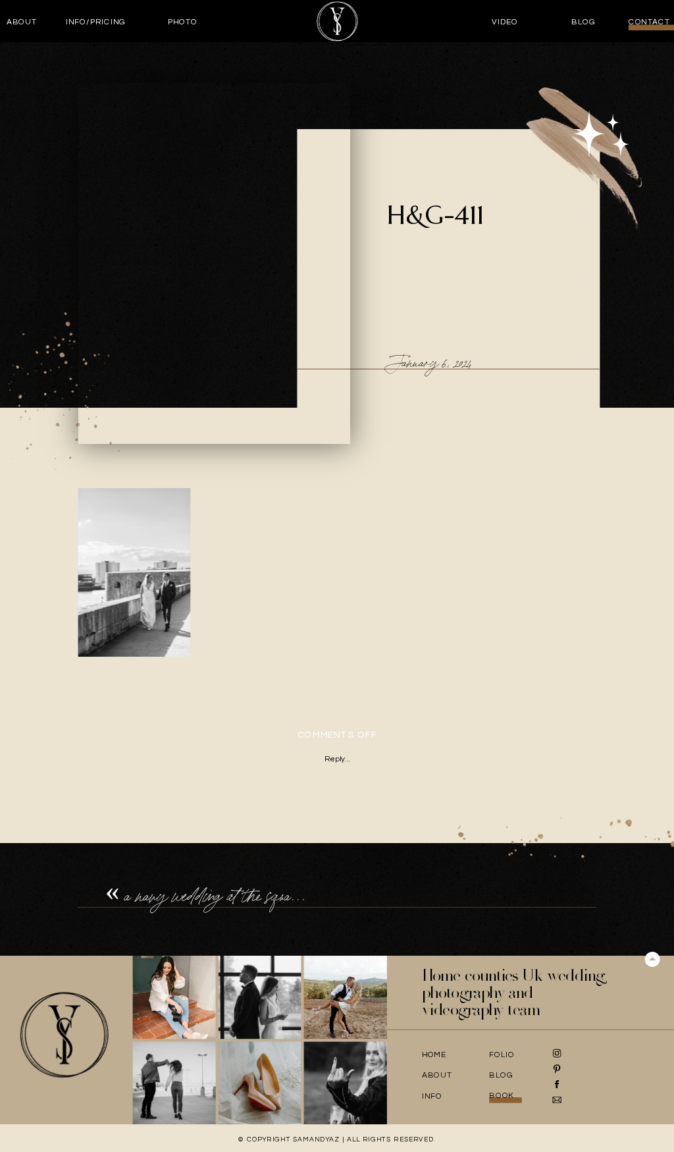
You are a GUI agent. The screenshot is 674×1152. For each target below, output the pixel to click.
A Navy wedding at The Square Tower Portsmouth (267, 896)
